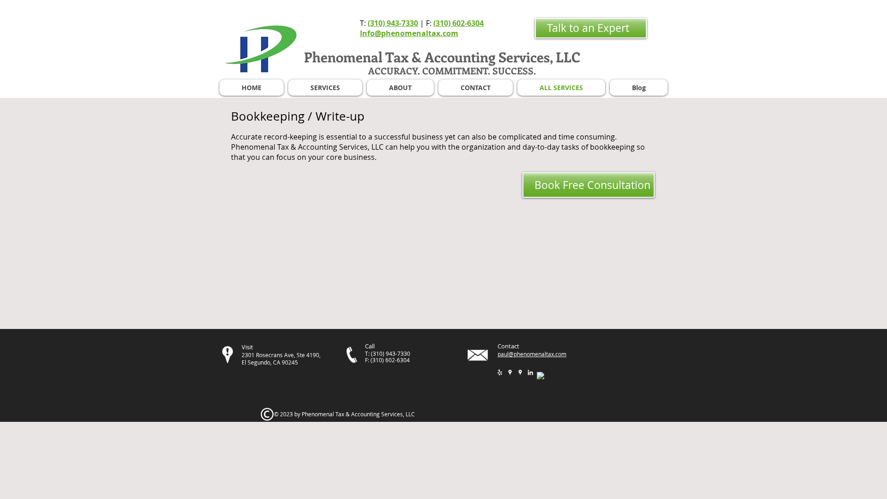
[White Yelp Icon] (500, 372)
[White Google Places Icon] (510, 372)
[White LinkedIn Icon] (530, 372)
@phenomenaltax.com (416, 33)
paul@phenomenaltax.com (532, 354)
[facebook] (540, 375)
